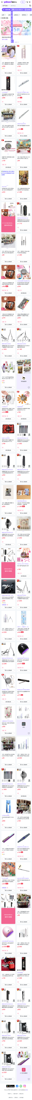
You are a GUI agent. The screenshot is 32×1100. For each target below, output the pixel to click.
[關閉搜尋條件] (9, 5)
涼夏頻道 (11, 25)
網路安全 (11, 1097)
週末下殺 (11, 32)
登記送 (11, 13)
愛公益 (11, 38)
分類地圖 (21, 1097)
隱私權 (16, 1097)
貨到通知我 (8, 167)
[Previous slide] (2, 52)
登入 (23, 2)
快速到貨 (11, 19)
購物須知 (21, 1093)
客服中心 (10, 1093)
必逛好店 (11, 29)
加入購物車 (9, 73)
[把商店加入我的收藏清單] (29, 387)
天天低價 (11, 22)
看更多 (11, 41)
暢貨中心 (11, 16)
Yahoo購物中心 (10, 2)
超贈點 (29, 10)
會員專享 (11, 35)
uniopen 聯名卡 (18, 10)
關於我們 (16, 1093)
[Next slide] (14, 52)
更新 (27, 1090)
